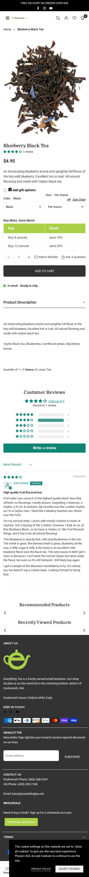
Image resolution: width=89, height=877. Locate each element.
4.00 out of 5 (56, 401)
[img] (12, 477)
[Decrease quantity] (9, 257)
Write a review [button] (44, 448)
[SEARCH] (58, 18)
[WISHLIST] (74, 18)
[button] (83, 18)
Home (7, 29)
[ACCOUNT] (66, 18)
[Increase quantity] (29, 257)
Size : (66, 195)
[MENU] (7, 18)
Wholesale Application (21, 822)
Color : (12, 198)
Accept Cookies (69, 868)
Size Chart (79, 199)
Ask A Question (75, 257)
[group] (44, 88)
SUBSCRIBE (72, 756)
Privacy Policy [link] (41, 868)
